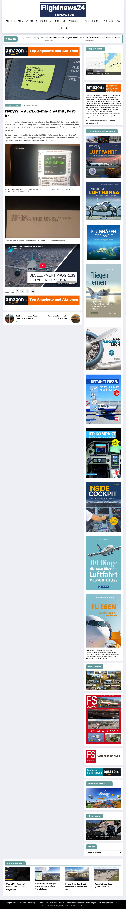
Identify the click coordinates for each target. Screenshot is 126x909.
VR (105, 21)
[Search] (61, 28)
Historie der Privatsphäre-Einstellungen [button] (81, 903)
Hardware (96, 21)
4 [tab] (100, 77)
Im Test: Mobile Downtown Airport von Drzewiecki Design (58, 38)
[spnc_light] (66, 28)
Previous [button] (88, 75)
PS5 (118, 21)
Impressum (11, 903)
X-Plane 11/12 (42, 21)
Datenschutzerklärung (27, 903)
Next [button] (119, 75)
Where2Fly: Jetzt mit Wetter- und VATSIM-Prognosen (16, 887)
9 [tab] (111, 77)
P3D (64, 21)
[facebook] (17, 291)
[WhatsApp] (27, 291)
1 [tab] (94, 77)
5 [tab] (102, 77)
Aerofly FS (54, 21)
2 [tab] (96, 77)
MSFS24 (29, 21)
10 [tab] (113, 77)
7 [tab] (106, 77)
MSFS (20, 21)
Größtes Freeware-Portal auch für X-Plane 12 (27, 317)
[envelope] (33, 291)
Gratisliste (73, 21)
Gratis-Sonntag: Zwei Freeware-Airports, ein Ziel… (76, 887)
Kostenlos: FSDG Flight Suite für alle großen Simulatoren (45, 886)
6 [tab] (104, 77)
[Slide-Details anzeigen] (103, 64)
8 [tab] (108, 77)
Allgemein (10, 21)
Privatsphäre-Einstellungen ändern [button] (51, 903)
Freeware (85, 21)
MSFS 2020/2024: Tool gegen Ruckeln (100, 74)
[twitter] (22, 291)
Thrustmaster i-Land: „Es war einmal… (58, 317)
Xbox (111, 21)
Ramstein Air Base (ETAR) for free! (103, 885)
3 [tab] (98, 77)
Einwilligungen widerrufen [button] (108, 903)
